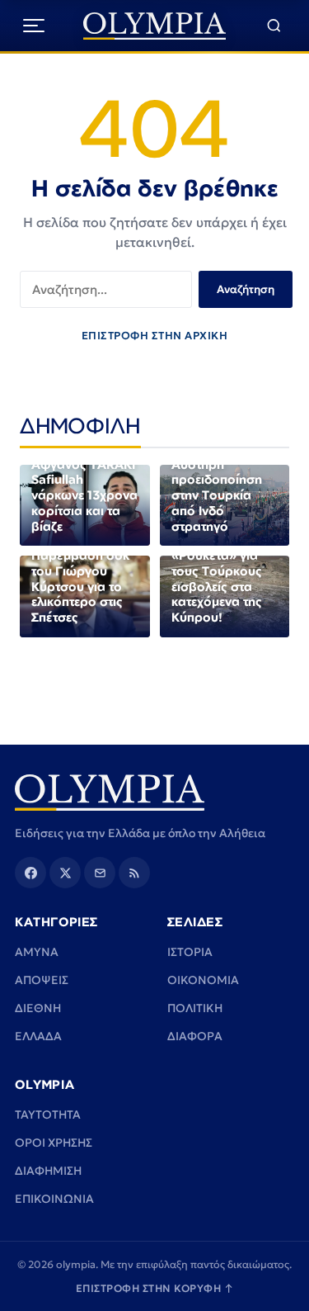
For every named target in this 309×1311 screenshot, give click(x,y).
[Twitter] (65, 872)
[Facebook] (30, 872)
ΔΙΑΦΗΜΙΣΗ (48, 1170)
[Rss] (134, 872)
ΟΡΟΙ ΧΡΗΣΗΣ (53, 1142)
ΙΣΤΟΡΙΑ (190, 951)
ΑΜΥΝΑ (37, 951)
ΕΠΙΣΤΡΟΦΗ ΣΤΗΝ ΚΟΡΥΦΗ (155, 1288)
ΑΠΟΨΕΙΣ (41, 980)
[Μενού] (34, 25)
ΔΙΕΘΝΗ (38, 1008)
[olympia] (154, 26)
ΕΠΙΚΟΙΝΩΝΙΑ (54, 1198)
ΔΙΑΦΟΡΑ (194, 1036)
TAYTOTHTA (48, 1114)
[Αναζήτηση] (274, 26)
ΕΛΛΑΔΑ (38, 1036)
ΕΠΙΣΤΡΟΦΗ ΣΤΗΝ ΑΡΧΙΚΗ (155, 336)
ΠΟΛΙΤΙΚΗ (194, 1008)
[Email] (99, 872)
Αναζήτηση (245, 289)
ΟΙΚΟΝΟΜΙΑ (203, 980)
